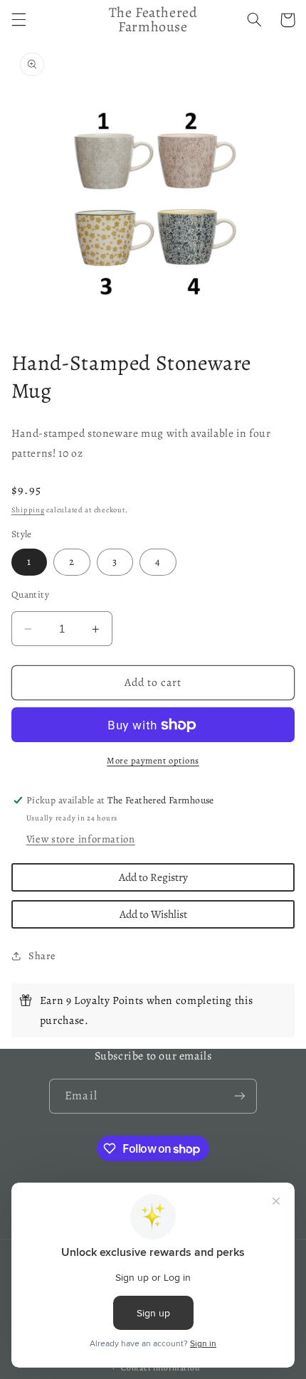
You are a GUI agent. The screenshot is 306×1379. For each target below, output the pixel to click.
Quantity (30, 594)
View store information (80, 839)
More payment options (153, 760)
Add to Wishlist (153, 914)
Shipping (28, 509)
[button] (18, 20)
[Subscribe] (239, 1096)
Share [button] (42, 956)
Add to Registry (153, 877)
